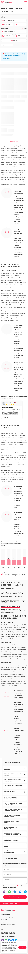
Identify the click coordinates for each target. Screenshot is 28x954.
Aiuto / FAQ (4, 919)
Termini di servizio (5, 914)
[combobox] (14, 20)
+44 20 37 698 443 (8, 936)
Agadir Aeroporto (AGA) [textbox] (10, 20)
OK (22, 947)
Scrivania (3, 926)
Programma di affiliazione (7, 922)
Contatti (3, 929)
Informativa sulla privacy (7, 917)
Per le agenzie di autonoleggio (8, 924)
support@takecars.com (8, 932)
